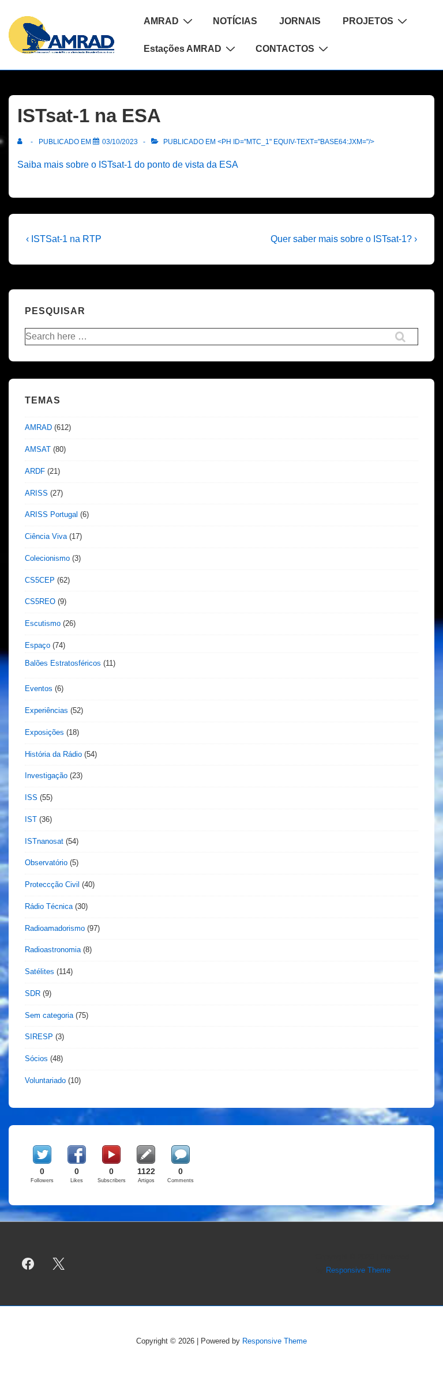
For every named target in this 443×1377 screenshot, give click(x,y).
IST (31, 819)
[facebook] (28, 1264)
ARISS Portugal (51, 514)
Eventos (38, 688)
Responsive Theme (358, 1270)
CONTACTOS (285, 49)
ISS (31, 797)
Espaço (37, 645)
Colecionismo (47, 558)
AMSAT (38, 449)
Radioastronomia (53, 949)
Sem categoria (49, 1015)
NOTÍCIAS (235, 21)
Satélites (39, 971)
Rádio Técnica (49, 906)
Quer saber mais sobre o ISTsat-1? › (344, 239)
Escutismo (43, 623)
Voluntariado (45, 1080)
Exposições (44, 732)
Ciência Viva (46, 536)
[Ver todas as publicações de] (22, 142)
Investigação (46, 775)
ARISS (36, 493)
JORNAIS (300, 21)
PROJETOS (368, 21)
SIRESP (39, 1036)
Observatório (46, 862)
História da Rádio (53, 754)
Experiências (46, 710)
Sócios (36, 1058)
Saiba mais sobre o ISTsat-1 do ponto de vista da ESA (127, 164)
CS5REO (40, 601)
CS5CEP (40, 580)
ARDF (35, 471)
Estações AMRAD (183, 49)
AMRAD (161, 21)
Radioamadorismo (55, 928)
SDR (32, 993)
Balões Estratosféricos (63, 663)
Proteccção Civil (52, 884)
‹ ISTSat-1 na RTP (64, 239)
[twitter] (59, 1264)
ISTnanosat (44, 841)
